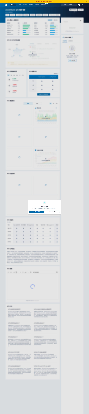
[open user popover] (79, 5)
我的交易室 (43, 4)
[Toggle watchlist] (83, 4)
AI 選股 (19, 4)
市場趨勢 (25, 4)
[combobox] (69, 5)
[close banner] (87, 1)
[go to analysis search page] (6, 5)
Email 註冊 (37, 211)
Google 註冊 (53, 211)
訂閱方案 (37, 4)
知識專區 (31, 4)
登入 (45, 208)
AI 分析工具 (13, 4)
